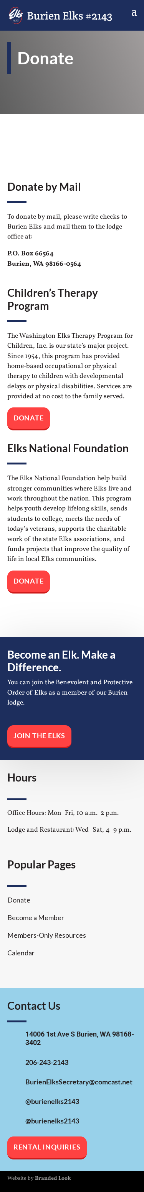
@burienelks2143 (52, 1101)
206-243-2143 (46, 1062)
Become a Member (35, 918)
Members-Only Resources (46, 935)
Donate (28, 418)
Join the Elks (39, 736)
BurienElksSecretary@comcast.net (78, 1082)
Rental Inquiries (47, 1147)
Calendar (21, 953)
